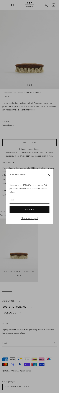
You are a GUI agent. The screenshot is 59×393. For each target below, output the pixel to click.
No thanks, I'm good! (29, 218)
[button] (48, 174)
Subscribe (29, 209)
